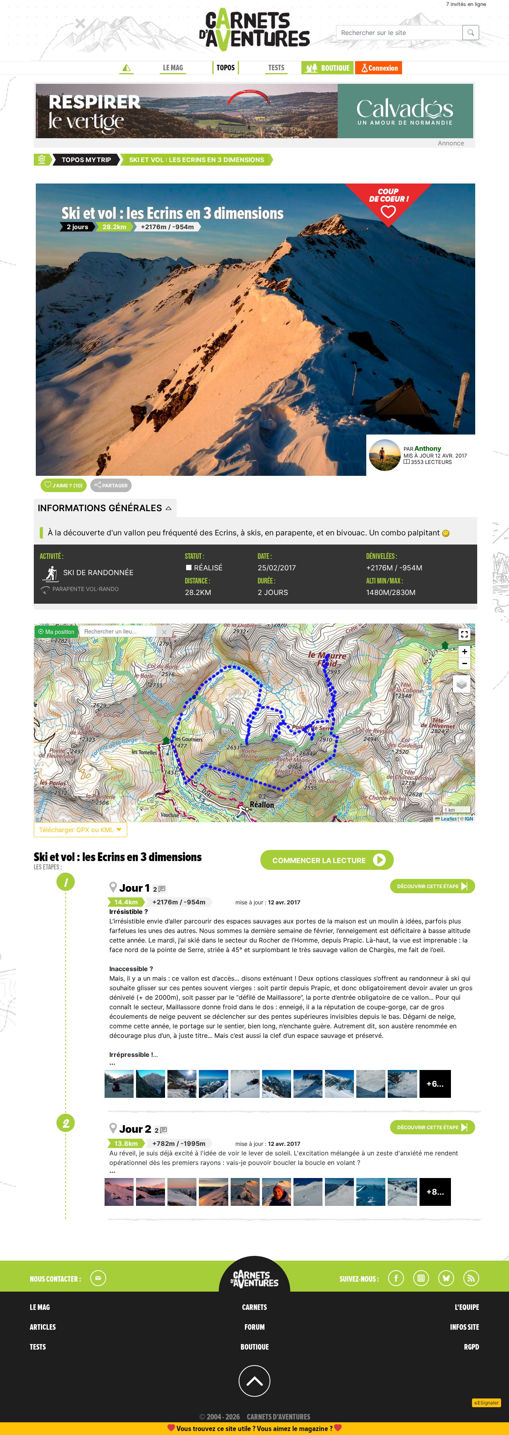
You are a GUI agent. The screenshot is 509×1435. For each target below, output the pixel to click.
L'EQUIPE (467, 1307)
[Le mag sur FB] (392, 1284)
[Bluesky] (442, 1284)
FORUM (255, 1327)
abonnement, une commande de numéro (193, 1428)
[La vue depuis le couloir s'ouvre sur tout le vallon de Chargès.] (402, 1084)
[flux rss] (467, 1284)
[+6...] (435, 1095)
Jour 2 (135, 1129)
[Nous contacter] (94, 1284)
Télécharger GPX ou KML (77, 830)
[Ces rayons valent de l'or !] (213, 1192)
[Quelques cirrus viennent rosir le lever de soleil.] (119, 1192)
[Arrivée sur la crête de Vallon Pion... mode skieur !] (402, 1192)
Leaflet (448, 818)
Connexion (383, 68)
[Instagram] (417, 1284)
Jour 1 (134, 888)
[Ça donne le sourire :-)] (276, 1192)
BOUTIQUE (335, 68)
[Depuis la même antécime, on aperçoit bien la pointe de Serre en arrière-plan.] (307, 1084)
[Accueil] (126, 68)
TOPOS (226, 68)
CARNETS (254, 1307)
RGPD (471, 1347)
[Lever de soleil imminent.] (150, 1192)
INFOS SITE (464, 1327)
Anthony (427, 448)
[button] (464, 634)
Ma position (59, 631)
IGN (469, 818)
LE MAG (173, 68)
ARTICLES (43, 1327)
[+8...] (435, 1203)
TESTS (276, 68)
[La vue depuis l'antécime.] (276, 1084)
